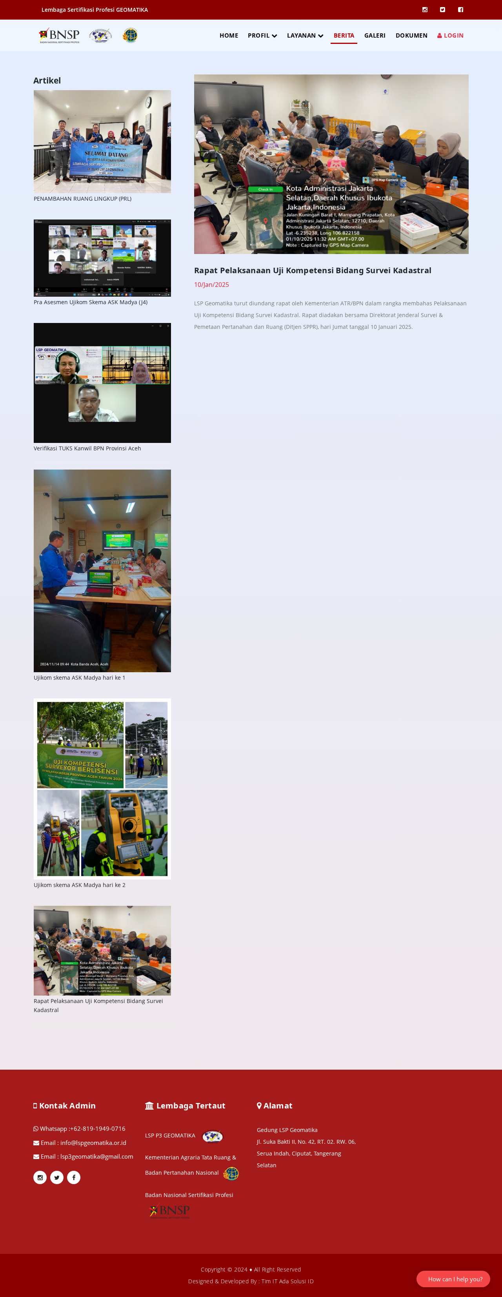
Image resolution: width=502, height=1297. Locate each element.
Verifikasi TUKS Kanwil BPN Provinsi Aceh (87, 448)
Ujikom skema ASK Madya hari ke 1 (80, 677)
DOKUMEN (412, 35)
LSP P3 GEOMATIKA (171, 1135)
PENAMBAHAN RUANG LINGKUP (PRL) (82, 198)
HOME (229, 35)
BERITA (344, 35)
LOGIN (453, 35)
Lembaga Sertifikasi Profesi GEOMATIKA (95, 9)
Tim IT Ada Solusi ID (288, 1281)
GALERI (375, 35)
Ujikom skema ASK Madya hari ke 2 (80, 885)
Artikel (47, 80)
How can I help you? (455, 1279)
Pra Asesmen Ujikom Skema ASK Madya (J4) (90, 302)
